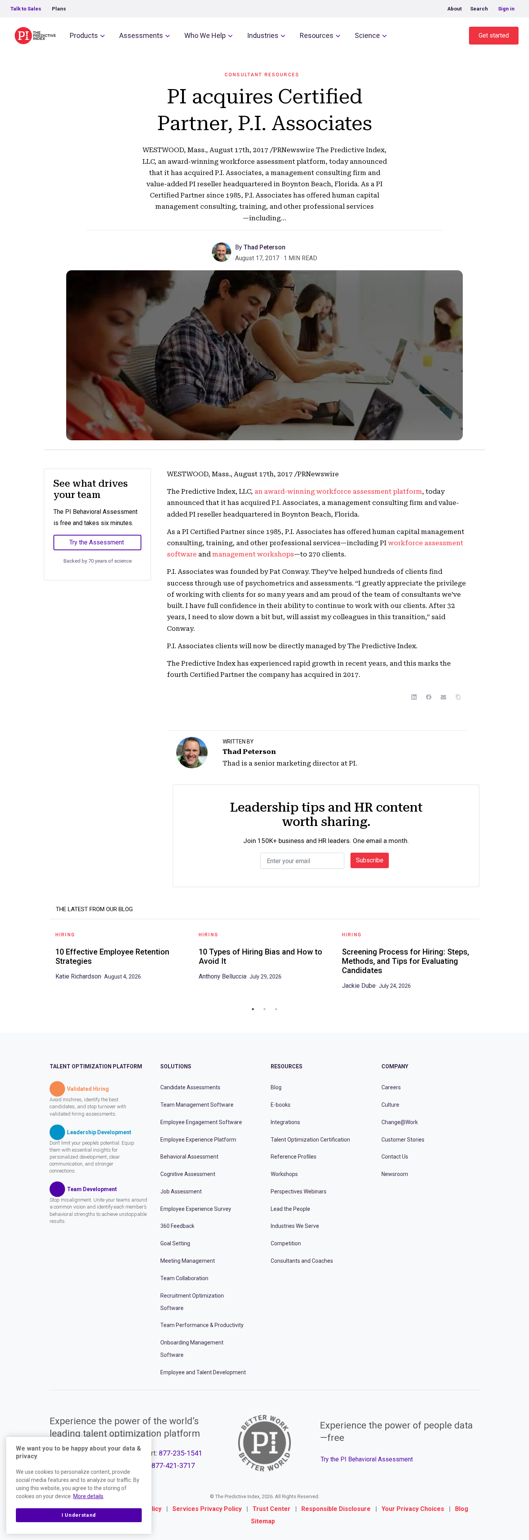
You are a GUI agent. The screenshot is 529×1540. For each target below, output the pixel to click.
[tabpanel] (121, 959)
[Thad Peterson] (223, 251)
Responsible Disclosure (336, 1509)
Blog (276, 1087)
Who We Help (205, 35)
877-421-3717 (173, 1465)
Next (485, 963)
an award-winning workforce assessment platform (338, 491)
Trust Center (271, 1509)
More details (88, 1496)
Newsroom (394, 1174)
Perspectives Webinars (298, 1191)
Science (367, 35)
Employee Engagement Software (201, 1122)
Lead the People (290, 1209)
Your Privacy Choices (412, 1509)
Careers (391, 1087)
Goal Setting (175, 1243)
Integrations (285, 1122)
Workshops (284, 1174)
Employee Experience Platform (198, 1140)
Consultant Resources (262, 74)
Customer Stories (402, 1140)
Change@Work (399, 1122)
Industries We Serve (295, 1226)
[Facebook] (429, 697)
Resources (316, 35)
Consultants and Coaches (302, 1261)
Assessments (141, 35)
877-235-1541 (180, 1453)
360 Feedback (177, 1226)
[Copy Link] (458, 697)
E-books (280, 1105)
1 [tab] (253, 1009)
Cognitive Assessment (187, 1174)
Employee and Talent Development (203, 1372)
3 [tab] (276, 1009)
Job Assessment (181, 1191)
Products (84, 35)
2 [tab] (264, 1009)
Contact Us (394, 1157)
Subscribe (369, 860)
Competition (286, 1243)
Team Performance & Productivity (202, 1325)
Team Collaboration (184, 1278)
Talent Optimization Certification (310, 1140)
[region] (78, 1485)
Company (394, 1066)
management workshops (252, 554)
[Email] (443, 697)
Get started (494, 35)
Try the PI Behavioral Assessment (367, 1459)
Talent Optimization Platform (96, 1066)
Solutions (175, 1066)
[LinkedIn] (414, 697)
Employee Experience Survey (195, 1209)
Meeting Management (187, 1261)
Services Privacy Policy (207, 1509)
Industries (262, 35)
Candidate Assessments (190, 1087)
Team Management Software (197, 1105)
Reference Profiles (293, 1157)
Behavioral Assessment (189, 1157)
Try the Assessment (96, 542)
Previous (44, 963)
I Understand (79, 1515)
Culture (390, 1105)
